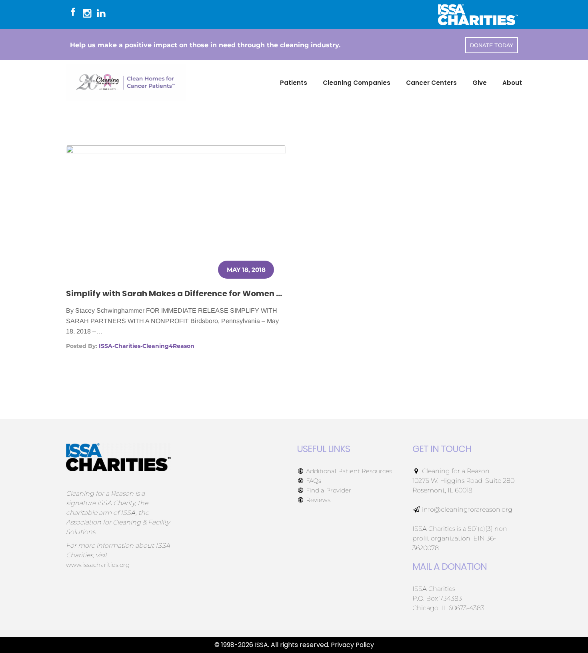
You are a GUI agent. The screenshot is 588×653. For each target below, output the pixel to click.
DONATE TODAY (491, 45)
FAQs (312, 480)
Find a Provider (327, 490)
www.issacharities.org (98, 565)
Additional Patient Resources (348, 471)
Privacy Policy (352, 644)
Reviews (317, 500)
